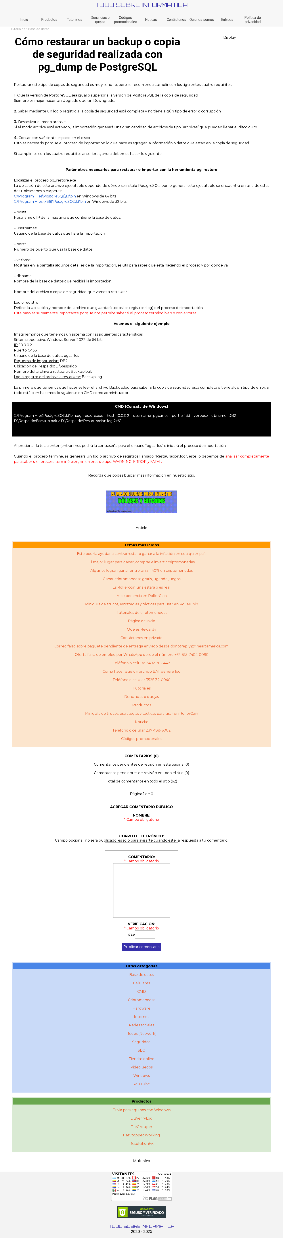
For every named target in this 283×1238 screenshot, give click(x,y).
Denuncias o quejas (100, 19)
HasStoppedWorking (141, 1135)
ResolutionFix (142, 1143)
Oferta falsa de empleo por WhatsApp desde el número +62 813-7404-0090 (141, 655)
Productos (49, 19)
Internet (141, 1017)
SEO (141, 1050)
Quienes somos (201, 19)
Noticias (141, 722)
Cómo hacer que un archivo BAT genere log (142, 671)
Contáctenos (176, 19)
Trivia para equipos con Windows (141, 1110)
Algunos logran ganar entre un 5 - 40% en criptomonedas (141, 570)
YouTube (141, 1084)
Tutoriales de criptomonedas (141, 612)
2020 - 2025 (141, 1231)
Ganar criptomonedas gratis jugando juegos (141, 579)
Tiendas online (141, 1059)
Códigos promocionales (125, 19)
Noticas (151, 19)
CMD (141, 991)
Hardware (141, 1008)
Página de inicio (141, 621)
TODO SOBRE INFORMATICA (141, 4)
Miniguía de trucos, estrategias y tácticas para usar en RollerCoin (141, 604)
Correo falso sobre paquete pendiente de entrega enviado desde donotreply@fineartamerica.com (141, 646)
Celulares (141, 983)
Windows (141, 1076)
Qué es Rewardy (141, 629)
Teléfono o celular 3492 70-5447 (141, 663)
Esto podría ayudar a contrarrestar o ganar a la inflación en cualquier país (141, 554)
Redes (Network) (141, 1033)
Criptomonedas (141, 1000)
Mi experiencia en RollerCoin (142, 596)
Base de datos (38, 29)
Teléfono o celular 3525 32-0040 (141, 680)
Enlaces (227, 19)
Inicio (24, 19)
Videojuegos (142, 1067)
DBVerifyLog (142, 1118)
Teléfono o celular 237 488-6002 (141, 730)
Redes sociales (141, 1025)
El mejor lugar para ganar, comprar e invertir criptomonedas (141, 562)
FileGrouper (141, 1127)
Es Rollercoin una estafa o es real (141, 587)
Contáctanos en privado (141, 638)
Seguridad (141, 1042)
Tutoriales (74, 19)
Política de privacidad (252, 19)
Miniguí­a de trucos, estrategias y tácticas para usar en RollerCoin (141, 713)
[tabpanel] (141, 239)
